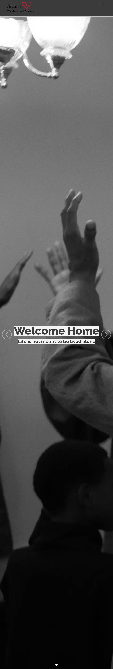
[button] (101, 5)
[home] (23, 8)
